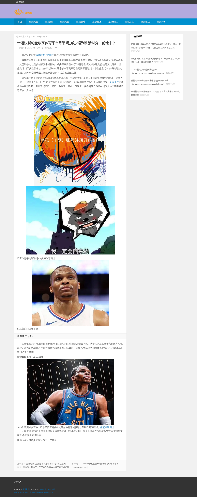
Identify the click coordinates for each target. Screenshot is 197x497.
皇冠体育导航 (19, 493)
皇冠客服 (43, 493)
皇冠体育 (28, 493)
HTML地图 (51, 489)
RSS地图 (43, 489)
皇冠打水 (97, 21)
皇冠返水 (129, 21)
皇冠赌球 (80, 21)
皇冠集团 (145, 21)
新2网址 (50, 493)
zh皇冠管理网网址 (45, 55)
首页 (19, 21)
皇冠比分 (33, 21)
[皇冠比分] (23, 14)
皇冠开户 (161, 21)
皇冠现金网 (35, 493)
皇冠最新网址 (107, 427)
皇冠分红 (113, 21)
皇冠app (49, 21)
